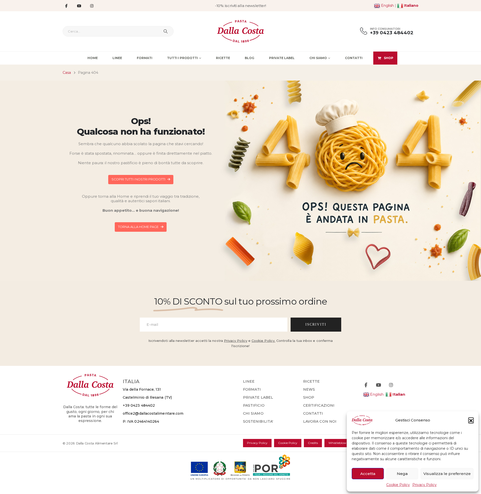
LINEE (249, 381)
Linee (117, 58)
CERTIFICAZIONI (318, 405)
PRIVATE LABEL (258, 397)
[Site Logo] (240, 31)
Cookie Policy (398, 484)
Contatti (354, 58)
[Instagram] (91, 5)
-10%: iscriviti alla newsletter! (240, 5)
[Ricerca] (165, 31)
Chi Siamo (318, 58)
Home (92, 58)
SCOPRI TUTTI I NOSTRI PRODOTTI (138, 179)
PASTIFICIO (254, 405)
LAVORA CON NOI (319, 421)
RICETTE (311, 381)
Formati (144, 58)
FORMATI (252, 389)
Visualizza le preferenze (447, 473)
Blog (249, 58)
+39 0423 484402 (139, 405)
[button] (470, 420)
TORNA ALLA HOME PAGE (138, 227)
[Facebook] (66, 5)
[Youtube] (78, 5)
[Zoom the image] (90, 377)
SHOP (388, 58)
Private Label (282, 58)
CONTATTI (313, 413)
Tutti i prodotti (182, 58)
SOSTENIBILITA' (258, 421)
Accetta (367, 473)
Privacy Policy (424, 484)
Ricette (223, 58)
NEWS (309, 389)
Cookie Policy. (263, 341)
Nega (402, 473)
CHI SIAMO (253, 413)
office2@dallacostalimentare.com (153, 413)
